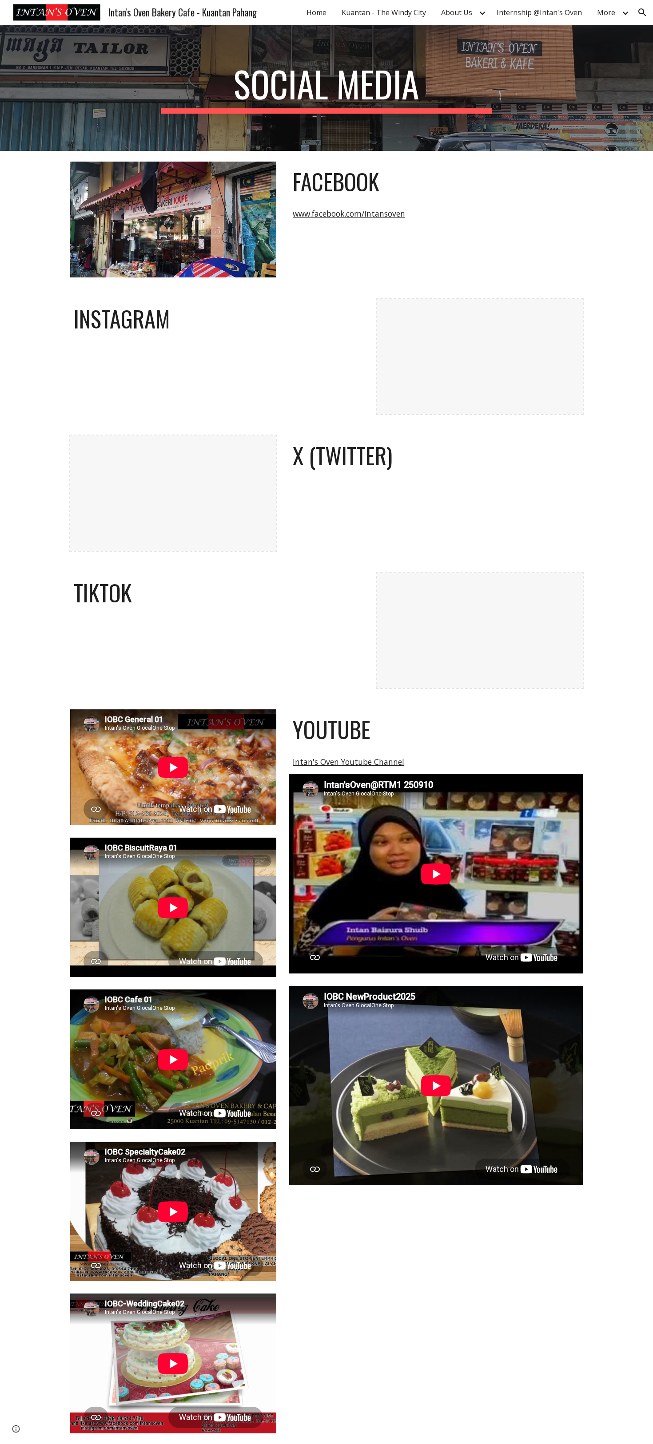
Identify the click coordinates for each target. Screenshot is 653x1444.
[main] (326, 88)
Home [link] (316, 12)
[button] (642, 12)
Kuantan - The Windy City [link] (384, 12)
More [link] (606, 12)
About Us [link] (456, 12)
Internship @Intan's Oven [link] (539, 12)
